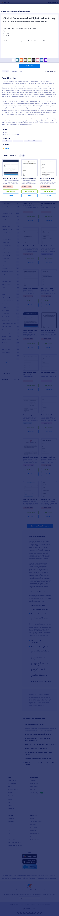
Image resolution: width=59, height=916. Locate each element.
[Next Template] (42, 66)
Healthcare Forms (7, 186)
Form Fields (14, 71)
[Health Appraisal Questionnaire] (10, 167)
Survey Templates (14, 8)
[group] (10, 179)
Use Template (29, 66)
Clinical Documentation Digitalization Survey (17, 11)
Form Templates (5, 8)
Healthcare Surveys (24, 8)
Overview (5, 71)
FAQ (21, 71)
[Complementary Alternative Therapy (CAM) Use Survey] (29, 167)
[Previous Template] (17, 66)
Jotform (7, 148)
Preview (10, 195)
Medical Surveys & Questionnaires (33, 141)
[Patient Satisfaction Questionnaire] (48, 167)
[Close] (56, 2)
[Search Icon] (56, 8)
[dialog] (29, 458)
